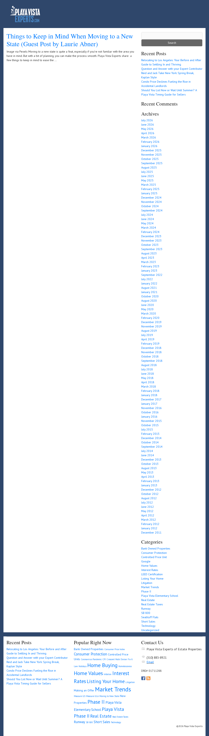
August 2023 (149, 253)
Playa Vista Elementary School (159, 596)
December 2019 (151, 322)
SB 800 (145, 613)
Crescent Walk (113, 659)
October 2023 (150, 245)
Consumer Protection (154, 553)
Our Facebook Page (143, 678)
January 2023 (149, 270)
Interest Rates (149, 570)
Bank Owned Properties (155, 548)
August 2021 (149, 288)
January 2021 (149, 292)
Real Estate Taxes (152, 604)
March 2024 (148, 227)
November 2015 (151, 421)
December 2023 (151, 236)
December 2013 (151, 459)
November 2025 (151, 154)
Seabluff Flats (149, 617)
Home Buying (102, 665)
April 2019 (147, 339)
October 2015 (150, 425)
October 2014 (150, 442)
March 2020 (148, 313)
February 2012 (150, 524)
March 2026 (148, 137)
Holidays (83, 666)
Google (145, 561)
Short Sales (148, 621)
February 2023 (150, 266)
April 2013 (147, 477)
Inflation (107, 674)
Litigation (146, 583)
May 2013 (147, 472)
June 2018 (147, 373)
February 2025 (150, 189)
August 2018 (149, 365)
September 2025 (151, 163)
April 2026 (147, 133)
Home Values (149, 565)
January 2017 (149, 404)
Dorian (124, 659)
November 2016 (151, 408)
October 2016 (150, 412)
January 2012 (149, 528)
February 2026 (150, 142)
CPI (104, 659)
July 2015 (147, 429)
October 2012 (150, 494)
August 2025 (149, 167)
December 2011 (151, 532)
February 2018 (150, 391)
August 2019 (149, 331)
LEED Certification (152, 574)
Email (150, 662)
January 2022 (149, 283)
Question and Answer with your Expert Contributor (171, 69)
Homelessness (125, 666)
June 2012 (147, 507)
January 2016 (149, 416)
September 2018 (151, 361)
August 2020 (149, 300)
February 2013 (150, 481)
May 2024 (147, 223)
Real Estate (148, 600)
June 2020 (147, 305)
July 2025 (147, 172)
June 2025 (147, 176)
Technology (148, 626)
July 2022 (147, 279)
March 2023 (148, 262)
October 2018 (150, 356)
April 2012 (147, 515)
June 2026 (147, 124)
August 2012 (149, 498)
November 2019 (151, 326)
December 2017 (151, 399)
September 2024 (151, 210)
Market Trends (150, 587)
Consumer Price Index (114, 649)
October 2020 (150, 296)
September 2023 (151, 249)
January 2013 (149, 485)
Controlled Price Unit (154, 557)
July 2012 (147, 502)
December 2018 (151, 348)
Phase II (146, 591)
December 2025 (151, 150)
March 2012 (148, 519)
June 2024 (147, 219)
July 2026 (147, 120)
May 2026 (147, 129)
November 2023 (151, 240)
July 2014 (147, 451)
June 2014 (147, 455)
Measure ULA (92, 696)
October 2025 (150, 159)
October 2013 (150, 464)
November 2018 (151, 352)
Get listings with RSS (148, 678)
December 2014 (151, 438)
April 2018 (147, 382)
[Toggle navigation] (193, 14)
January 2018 (149, 395)
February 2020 (150, 318)
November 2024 (151, 202)
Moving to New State (109, 696)
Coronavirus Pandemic (91, 659)
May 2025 (147, 180)
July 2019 (147, 335)
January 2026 (149, 146)
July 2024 (147, 215)
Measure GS (79, 696)
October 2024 (150, 206)
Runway (146, 608)
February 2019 (150, 343)
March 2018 (148, 386)
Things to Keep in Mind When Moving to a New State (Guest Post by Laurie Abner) (70, 39)
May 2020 (147, 309)
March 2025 (148, 185)
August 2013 (149, 468)
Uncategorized (150, 630)
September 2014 (151, 446)
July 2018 (147, 369)
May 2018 (147, 378)
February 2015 (150, 434)
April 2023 (147, 258)
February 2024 (150, 232)
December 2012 (151, 489)
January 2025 (149, 193)
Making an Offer (84, 690)
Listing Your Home (152, 578)
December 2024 (151, 197)
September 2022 (151, 275)
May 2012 (147, 511)
